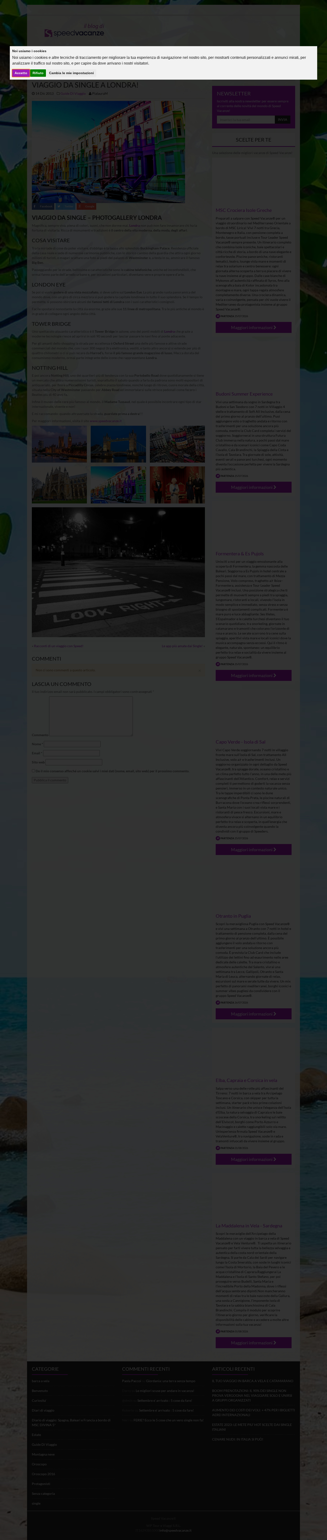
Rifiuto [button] (38, 73)
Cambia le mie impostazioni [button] (71, 73)
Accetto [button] (21, 73)
